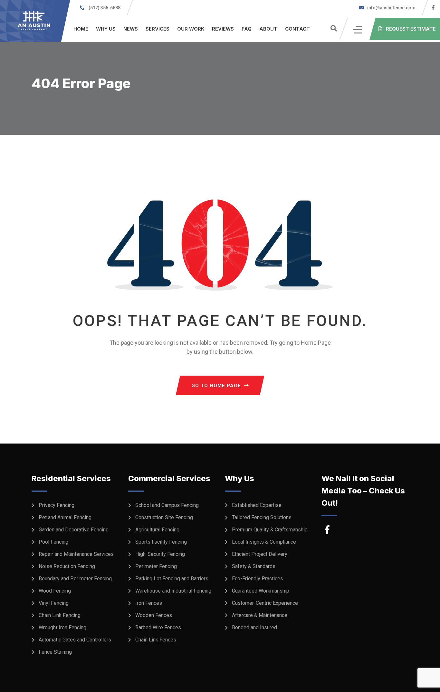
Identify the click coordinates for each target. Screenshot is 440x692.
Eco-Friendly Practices (257, 578)
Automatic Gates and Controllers (75, 640)
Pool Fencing (53, 542)
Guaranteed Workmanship (260, 591)
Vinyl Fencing (54, 603)
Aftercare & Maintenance (259, 615)
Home (80, 29)
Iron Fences (148, 603)
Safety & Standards (253, 566)
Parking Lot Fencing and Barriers (171, 578)
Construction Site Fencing (164, 517)
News (130, 29)
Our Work (190, 29)
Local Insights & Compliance (264, 542)
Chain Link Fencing (60, 615)
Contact (297, 29)
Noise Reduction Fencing (67, 566)
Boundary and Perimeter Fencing (75, 578)
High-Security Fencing (160, 554)
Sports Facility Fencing (161, 542)
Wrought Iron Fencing (62, 627)
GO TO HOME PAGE (216, 385)
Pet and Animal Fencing (65, 517)
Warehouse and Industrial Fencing (173, 591)
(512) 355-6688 (104, 7)
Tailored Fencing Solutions (262, 517)
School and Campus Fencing (167, 505)
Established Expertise (257, 505)
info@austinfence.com (391, 7)
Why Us (106, 29)
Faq (247, 29)
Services (157, 29)
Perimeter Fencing (156, 566)
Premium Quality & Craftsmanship (270, 530)
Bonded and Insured (254, 627)
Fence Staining (55, 652)
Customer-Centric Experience (265, 603)
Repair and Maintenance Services (76, 554)
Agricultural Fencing (157, 530)
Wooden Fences (153, 615)
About (268, 29)
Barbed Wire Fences (158, 627)
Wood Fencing (55, 591)
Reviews (223, 29)
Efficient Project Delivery (259, 554)
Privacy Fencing (56, 505)
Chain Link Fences (155, 640)
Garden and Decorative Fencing (74, 530)
